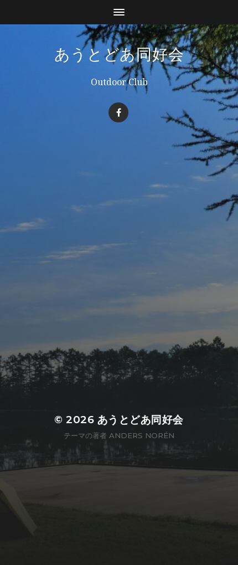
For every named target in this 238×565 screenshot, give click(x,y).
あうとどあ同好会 (119, 54)
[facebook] (118, 112)
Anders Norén (141, 435)
